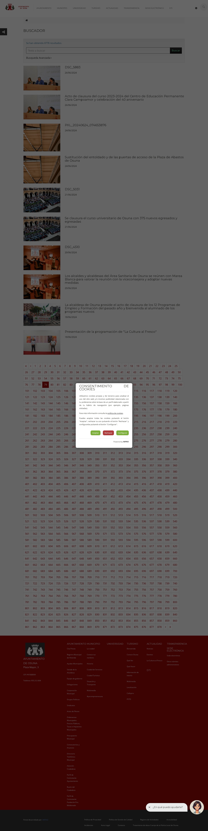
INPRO (126, 441)
